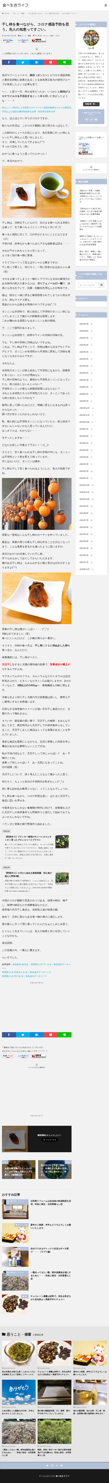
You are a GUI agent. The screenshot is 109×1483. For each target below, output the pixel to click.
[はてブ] (37, 62)
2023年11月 (86, 415)
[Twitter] (23, 62)
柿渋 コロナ (55, 36)
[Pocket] (51, 62)
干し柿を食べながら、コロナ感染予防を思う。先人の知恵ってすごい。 (53, 13)
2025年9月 (85, 324)
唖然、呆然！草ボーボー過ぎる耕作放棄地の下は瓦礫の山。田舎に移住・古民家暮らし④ (54, 1452)
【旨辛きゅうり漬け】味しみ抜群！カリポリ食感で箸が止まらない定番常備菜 (90, 211)
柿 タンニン (45, 36)
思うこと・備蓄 (18, 13)
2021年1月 (85, 562)
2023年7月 (85, 429)
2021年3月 (85, 548)
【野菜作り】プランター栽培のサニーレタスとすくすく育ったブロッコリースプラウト (28, 838)
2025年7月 (85, 338)
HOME (6, 13)
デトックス (24, 1248)
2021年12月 (86, 485)
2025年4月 (85, 359)
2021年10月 (86, 499)
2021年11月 (86, 492)
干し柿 (37, 36)
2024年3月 (85, 387)
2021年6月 (85, 527)
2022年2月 (85, 471)
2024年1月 (85, 401)
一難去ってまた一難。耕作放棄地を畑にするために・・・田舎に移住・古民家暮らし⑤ (51, 1275)
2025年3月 (85, 366)
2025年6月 (85, 345)
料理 (26, 1296)
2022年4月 (85, 457)
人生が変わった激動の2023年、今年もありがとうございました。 (18, 1411)
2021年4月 (85, 541)
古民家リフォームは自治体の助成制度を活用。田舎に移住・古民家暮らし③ (51, 1202)
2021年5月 (85, 534)
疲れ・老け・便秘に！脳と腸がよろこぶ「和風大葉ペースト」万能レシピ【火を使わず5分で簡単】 (90, 255)
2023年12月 (86, 408)
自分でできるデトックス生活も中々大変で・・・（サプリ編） (50, 1250)
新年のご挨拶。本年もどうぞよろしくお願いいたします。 (51, 1226)
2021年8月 (85, 513)
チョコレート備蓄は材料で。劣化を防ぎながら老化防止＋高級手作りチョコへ (51, 1297)
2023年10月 (86, 422)
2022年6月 (85, 450)
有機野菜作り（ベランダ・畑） (16, 1202)
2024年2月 (85, 394)
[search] (101, 285)
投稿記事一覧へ (90, 104)
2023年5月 (85, 443)
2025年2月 (85, 373)
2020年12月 (86, 569)
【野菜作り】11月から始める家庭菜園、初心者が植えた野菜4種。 (28, 874)
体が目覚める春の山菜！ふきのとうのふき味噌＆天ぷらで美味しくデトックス (18, 1372)
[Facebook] (9, 62)
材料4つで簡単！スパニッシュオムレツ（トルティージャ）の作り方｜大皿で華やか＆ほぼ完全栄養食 (91, 240)
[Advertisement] (37, 1005)
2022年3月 (85, 464)
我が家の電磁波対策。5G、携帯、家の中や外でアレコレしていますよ (54, 1411)
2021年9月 (85, 506)
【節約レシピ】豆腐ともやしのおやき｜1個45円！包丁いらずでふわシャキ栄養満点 (90, 225)
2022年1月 (85, 478)
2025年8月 (85, 331)
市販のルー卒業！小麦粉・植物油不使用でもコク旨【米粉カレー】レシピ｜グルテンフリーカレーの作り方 (90, 196)
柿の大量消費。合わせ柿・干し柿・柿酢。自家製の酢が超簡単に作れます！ (89, 1411)
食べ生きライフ (62, 1476)
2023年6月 (85, 436)
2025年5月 (85, 352)
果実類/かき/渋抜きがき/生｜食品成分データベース (26, 972)
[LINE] (65, 62)
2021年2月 (85, 555)
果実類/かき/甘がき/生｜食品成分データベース (24, 976)
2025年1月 (85, 380)
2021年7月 (85, 520)
